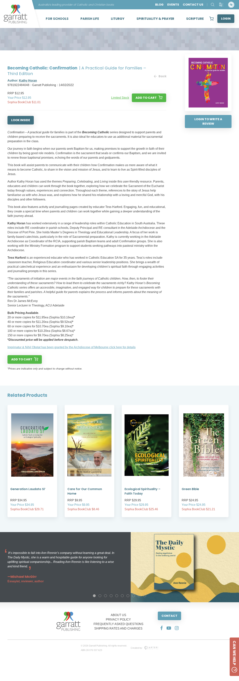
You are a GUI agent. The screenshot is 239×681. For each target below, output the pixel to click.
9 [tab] (139, 596)
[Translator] (221, 4)
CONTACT (169, 616)
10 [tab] (145, 596)
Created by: (136, 648)
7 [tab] (128, 596)
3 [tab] (105, 596)
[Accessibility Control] (231, 5)
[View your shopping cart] (211, 19)
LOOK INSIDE (20, 120)
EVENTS (173, 4)
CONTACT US (193, 4)
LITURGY (117, 18)
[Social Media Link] (161, 628)
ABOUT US (118, 615)
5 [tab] (117, 596)
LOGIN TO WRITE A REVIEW (208, 121)
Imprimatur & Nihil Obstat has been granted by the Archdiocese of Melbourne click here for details (71, 347)
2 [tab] (100, 596)
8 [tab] (133, 596)
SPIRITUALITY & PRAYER (155, 18)
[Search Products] (212, 4)
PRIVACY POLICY (118, 619)
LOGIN (226, 18)
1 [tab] (94, 596)
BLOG (159, 4)
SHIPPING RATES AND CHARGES (118, 628)
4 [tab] (111, 596)
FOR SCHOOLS (57, 18)
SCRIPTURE (195, 18)
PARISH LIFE (89, 18)
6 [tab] (122, 596)
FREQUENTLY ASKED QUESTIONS (118, 624)
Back (162, 76)
